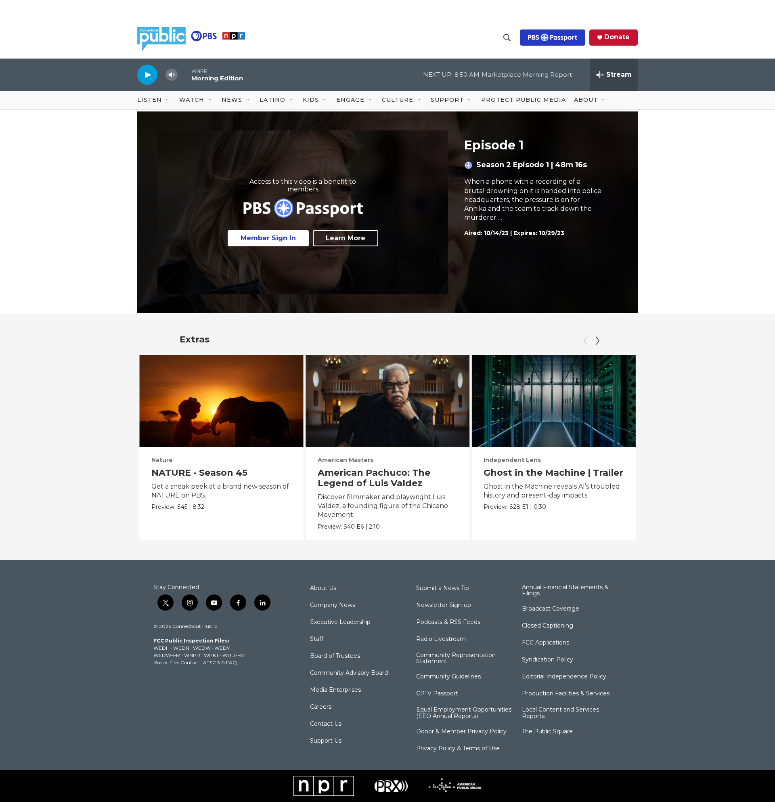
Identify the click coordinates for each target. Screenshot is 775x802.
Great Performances (681, 460)
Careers (320, 707)
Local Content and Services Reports (560, 713)
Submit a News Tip (442, 588)
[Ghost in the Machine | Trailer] (553, 401)
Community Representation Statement (456, 658)
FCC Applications (545, 643)
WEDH (161, 648)
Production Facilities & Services (566, 694)
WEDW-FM (166, 655)
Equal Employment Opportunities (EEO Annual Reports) (463, 713)
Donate (617, 37)
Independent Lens (512, 460)
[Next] (597, 341)
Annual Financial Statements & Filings (565, 590)
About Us (323, 588)
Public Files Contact (176, 662)
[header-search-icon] (507, 37)
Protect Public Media (523, 99)
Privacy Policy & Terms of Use (458, 748)
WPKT (211, 655)
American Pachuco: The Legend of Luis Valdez (374, 478)
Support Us (325, 741)
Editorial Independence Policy (564, 677)
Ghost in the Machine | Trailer (553, 472)
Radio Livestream (441, 639)
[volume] (171, 75)
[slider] (184, 74)
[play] (147, 74)
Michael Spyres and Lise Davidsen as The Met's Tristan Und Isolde (706, 483)
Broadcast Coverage (550, 609)
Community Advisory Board (349, 673)
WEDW (202, 648)
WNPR (192, 655)
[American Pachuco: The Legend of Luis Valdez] (388, 401)
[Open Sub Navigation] (168, 100)
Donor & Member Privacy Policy (461, 732)
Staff (316, 639)
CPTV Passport (437, 694)
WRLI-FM (233, 655)
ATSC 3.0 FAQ (220, 662)
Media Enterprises (335, 690)
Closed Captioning (547, 626)
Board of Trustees (335, 656)
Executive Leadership (340, 622)
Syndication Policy (547, 660)
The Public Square (547, 732)
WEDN (181, 648)
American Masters (345, 460)
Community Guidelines (448, 677)
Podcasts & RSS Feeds (448, 622)
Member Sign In (268, 238)
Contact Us (325, 724)
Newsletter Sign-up (443, 605)
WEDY (222, 648)
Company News (332, 605)
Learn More (345, 238)
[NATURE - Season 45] (221, 401)
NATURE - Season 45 (199, 472)
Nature (162, 460)
